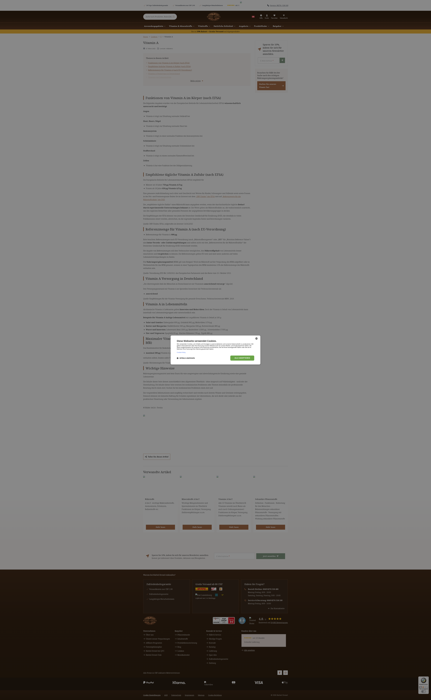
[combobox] (256, 338)
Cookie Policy (181, 352)
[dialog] (215, 349)
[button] (186, 358)
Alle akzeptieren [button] (242, 358)
